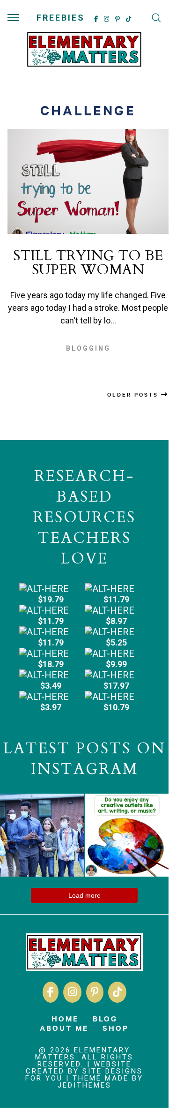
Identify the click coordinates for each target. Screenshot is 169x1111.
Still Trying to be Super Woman (88, 262)
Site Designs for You (84, 1074)
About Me (64, 1027)
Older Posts (134, 394)
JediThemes (84, 1085)
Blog (105, 1018)
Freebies (61, 18)
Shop (116, 1027)
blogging (88, 348)
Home (65, 1018)
